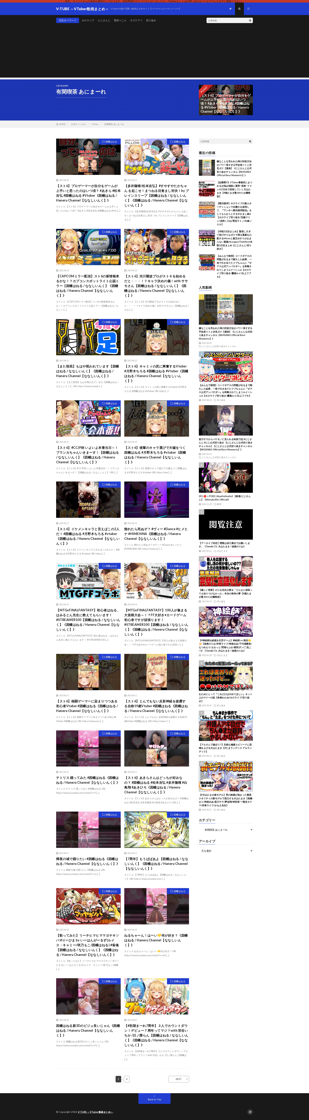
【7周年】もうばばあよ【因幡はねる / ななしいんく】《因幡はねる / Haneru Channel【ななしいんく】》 (156, 863)
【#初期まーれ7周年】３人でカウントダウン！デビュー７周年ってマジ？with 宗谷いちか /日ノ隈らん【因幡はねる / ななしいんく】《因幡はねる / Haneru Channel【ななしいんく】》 (156, 1035)
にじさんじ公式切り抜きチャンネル (219, 346)
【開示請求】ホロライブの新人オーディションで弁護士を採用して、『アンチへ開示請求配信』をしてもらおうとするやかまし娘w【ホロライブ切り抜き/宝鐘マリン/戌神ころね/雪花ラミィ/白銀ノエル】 (234, 214)
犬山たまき (222, 551)
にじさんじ (104, 20)
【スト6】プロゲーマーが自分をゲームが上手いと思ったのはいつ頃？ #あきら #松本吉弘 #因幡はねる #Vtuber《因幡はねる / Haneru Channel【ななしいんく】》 (88, 193)
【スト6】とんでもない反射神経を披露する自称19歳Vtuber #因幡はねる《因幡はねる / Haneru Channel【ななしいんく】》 (156, 706)
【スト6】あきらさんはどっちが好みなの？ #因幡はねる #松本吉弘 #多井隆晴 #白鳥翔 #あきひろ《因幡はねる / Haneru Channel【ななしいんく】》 (155, 785)
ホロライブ (88, 20)
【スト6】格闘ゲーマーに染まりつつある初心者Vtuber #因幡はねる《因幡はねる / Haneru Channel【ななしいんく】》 (87, 706)
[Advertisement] (154, 53)
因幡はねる (111, 141)
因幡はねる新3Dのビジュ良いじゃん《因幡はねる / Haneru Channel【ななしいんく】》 (88, 1030)
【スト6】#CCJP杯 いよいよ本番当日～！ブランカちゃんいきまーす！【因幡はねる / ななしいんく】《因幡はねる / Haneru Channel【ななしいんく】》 (87, 455)
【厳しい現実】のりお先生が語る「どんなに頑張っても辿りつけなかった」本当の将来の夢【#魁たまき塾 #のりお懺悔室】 (225, 593)
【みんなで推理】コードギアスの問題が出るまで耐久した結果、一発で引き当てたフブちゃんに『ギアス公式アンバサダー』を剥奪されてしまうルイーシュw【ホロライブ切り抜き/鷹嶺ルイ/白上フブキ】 (234, 266)
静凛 (219, 504)
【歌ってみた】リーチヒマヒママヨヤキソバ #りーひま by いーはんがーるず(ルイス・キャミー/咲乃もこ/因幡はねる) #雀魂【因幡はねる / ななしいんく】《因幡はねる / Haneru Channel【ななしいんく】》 (87, 945)
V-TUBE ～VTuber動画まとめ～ (95, 1112)
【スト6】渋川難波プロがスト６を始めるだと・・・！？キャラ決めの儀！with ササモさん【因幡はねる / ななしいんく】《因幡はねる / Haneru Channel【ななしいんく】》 (156, 285)
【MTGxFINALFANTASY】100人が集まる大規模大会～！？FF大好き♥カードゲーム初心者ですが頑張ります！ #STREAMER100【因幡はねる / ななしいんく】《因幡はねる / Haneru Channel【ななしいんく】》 (156, 622)
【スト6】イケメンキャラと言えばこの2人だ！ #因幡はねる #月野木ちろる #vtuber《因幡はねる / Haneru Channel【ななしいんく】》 (88, 536)
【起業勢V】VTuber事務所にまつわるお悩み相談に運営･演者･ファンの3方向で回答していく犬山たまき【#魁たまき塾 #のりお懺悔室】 (234, 189)
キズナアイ (136, 20)
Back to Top (154, 1099)
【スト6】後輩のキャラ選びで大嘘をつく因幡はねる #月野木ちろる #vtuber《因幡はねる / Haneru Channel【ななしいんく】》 (155, 455)
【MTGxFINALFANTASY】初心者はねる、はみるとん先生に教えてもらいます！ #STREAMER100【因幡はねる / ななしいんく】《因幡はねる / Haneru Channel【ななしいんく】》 (88, 619)
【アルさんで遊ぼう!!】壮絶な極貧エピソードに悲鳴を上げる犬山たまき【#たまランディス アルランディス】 (225, 748)
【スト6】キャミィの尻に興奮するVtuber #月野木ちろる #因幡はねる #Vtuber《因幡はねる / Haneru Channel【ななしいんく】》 (156, 373)
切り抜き (151, 20)
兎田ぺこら (120, 20)
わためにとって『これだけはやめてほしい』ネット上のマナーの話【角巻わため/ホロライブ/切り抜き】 (225, 698)
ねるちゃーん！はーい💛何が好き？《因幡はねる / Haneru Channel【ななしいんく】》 (156, 940)
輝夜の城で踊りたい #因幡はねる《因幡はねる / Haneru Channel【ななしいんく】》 (88, 861)
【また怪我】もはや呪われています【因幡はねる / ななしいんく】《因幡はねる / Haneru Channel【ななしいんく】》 (87, 371)
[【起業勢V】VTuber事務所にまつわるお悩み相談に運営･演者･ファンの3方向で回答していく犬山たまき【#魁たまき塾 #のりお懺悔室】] (207, 189)
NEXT (179, 1079)
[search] (250, 20)
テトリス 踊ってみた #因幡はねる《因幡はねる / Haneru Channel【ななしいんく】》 (88, 780)
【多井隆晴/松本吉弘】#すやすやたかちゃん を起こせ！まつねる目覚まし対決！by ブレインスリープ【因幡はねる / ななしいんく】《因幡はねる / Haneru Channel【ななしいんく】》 (156, 195)
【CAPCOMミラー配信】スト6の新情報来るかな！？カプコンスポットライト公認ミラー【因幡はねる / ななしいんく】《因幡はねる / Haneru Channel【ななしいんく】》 (87, 285)
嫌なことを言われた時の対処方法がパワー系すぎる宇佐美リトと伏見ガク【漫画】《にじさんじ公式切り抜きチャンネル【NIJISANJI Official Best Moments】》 (234, 168)
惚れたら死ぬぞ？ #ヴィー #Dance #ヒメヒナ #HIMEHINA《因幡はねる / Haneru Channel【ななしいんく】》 (156, 534)
